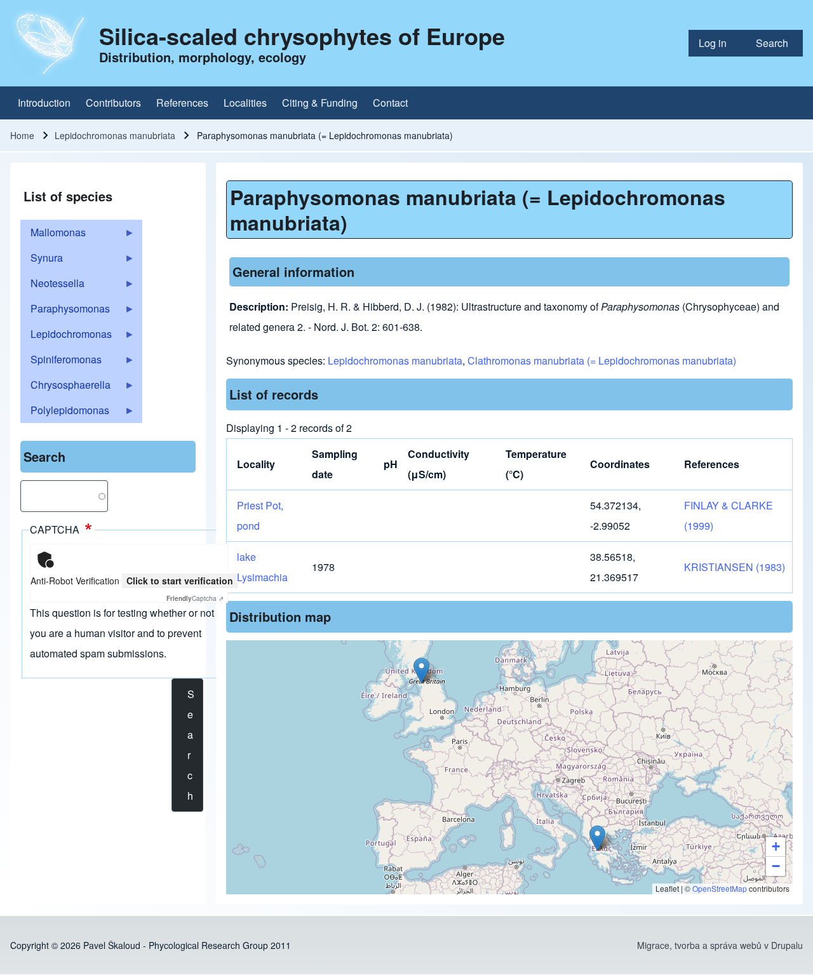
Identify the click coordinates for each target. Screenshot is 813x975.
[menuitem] (717, 43)
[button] (421, 670)
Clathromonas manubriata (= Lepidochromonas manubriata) (601, 360)
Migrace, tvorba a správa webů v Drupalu (720, 945)
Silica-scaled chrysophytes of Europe (302, 36)
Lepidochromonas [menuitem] (66, 336)
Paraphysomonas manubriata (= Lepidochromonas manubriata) (477, 209)
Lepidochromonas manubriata (115, 135)
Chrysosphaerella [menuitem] (65, 387)
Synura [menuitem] (41, 260)
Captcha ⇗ (195, 598)
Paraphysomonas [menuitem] (65, 311)
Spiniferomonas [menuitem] (61, 362)
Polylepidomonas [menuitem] (64, 413)
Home (22, 135)
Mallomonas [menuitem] (53, 235)
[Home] (50, 43)
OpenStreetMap (719, 888)
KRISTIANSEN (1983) (734, 567)
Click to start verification (179, 580)
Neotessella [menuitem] (52, 286)
